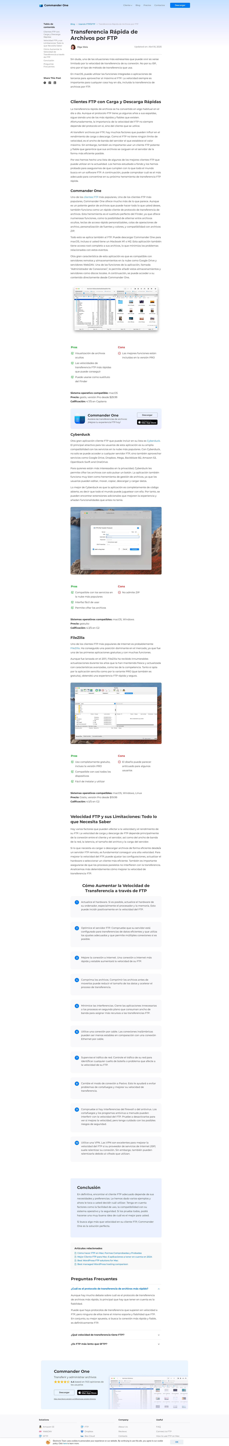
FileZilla (75, 648)
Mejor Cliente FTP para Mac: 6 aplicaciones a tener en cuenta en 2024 (114, 1257)
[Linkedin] (55, 83)
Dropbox (89, 1431)
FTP (87, 1427)
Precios (147, 5)
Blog (138, 5)
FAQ (158, 1427)
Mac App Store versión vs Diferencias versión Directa (75, 1399)
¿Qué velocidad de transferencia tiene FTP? (97, 1334)
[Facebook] (50, 83)
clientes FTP (91, 197)
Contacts (122, 1436)
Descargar (180, 5)
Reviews (122, 1431)
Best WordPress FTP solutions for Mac (97, 1260)
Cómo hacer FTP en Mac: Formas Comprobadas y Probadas (109, 1253)
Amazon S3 (48, 1427)
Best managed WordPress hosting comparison (102, 1264)
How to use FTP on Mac (167, 1436)
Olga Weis (82, 47)
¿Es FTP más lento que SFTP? (89, 1343)
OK (176, 1442)
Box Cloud (90, 1436)
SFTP (45, 1436)
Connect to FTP (164, 1431)
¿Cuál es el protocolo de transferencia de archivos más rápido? (109, 1288)
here (65, 1443)
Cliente (126, 5)
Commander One (56, 5)
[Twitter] (45, 83)
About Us (123, 1427)
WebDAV (47, 1431)
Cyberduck (153, 440)
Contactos (159, 5)
